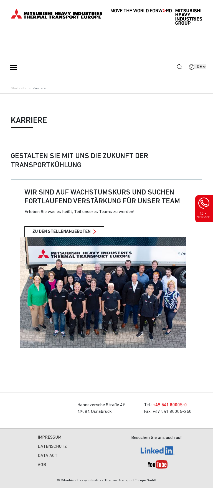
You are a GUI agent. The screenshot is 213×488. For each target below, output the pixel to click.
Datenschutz (52, 446)
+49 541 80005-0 (170, 405)
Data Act (47, 456)
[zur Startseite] (56, 14)
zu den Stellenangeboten (61, 231)
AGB (42, 465)
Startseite (18, 88)
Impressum (49, 437)
